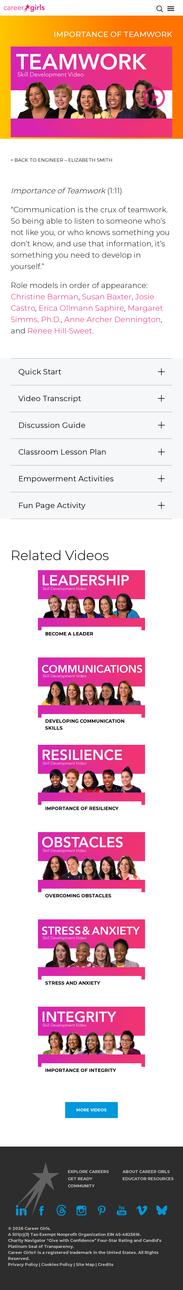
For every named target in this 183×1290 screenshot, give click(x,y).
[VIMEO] (141, 1214)
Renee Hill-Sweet (58, 330)
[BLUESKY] (161, 1214)
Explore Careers (88, 1171)
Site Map (85, 1264)
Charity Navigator (27, 1240)
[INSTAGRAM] (81, 1214)
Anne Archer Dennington (112, 319)
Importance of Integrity (80, 1070)
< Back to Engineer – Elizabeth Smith (61, 160)
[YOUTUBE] (121, 1214)
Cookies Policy (57, 1264)
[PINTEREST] (101, 1214)
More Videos (91, 1110)
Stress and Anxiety (72, 983)
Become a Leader (69, 634)
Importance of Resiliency (82, 808)
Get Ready (80, 1178)
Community (81, 1186)
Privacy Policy (23, 1264)
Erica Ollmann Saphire (81, 308)
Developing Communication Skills (85, 724)
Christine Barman (44, 296)
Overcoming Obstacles (78, 895)
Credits (105, 1264)
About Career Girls (146, 1171)
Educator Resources (148, 1178)
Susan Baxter (107, 296)
